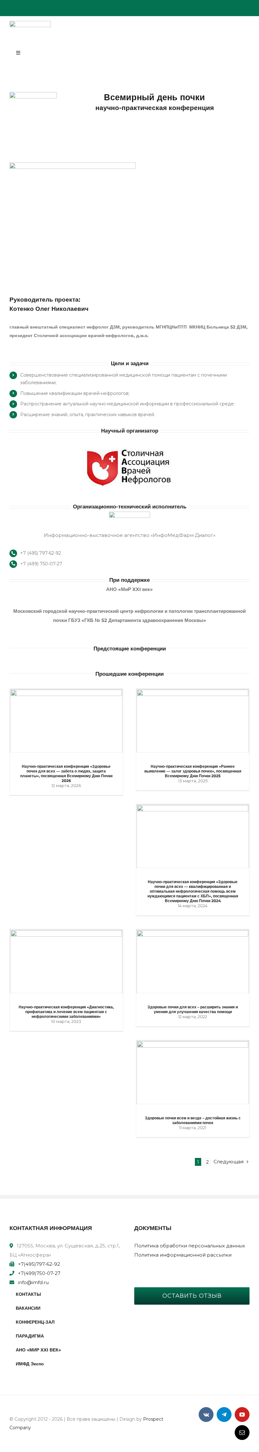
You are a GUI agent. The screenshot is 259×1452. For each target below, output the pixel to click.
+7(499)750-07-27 (39, 1273)
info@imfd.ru (33, 1282)
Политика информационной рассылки (183, 1255)
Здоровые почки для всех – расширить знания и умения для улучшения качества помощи (193, 1009)
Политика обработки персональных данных (189, 1246)
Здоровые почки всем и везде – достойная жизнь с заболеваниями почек (193, 1120)
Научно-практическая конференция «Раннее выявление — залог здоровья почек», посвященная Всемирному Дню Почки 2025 (192, 771)
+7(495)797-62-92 (39, 1264)
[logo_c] (30, 23)
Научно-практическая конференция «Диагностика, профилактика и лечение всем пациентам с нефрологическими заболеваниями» (66, 1012)
